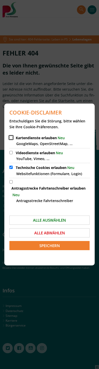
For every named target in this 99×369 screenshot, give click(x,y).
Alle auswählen (49, 220)
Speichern (49, 245)
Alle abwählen (49, 232)
